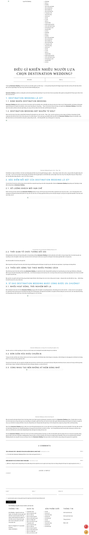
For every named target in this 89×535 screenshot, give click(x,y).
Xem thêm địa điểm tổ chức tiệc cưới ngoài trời (15, 260)
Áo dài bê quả (48, 518)
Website (60, 491)
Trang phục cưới (48, 13)
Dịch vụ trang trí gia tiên (32, 516)
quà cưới (63, 272)
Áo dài (46, 17)
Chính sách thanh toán (68, 516)
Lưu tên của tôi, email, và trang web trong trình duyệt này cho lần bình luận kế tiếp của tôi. (26, 498)
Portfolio (47, 4)
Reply (81, 451)
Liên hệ (46, 31)
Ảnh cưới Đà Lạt (48, 9)
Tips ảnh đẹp (48, 22)
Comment (8, 473)
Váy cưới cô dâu (48, 14)
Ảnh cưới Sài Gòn (48, 8)
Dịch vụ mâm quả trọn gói (32, 518)
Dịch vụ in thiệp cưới (31, 519)
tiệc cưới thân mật (15, 357)
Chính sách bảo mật (67, 512)
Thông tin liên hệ (66, 519)
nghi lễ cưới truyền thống (18, 278)
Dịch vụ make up (30, 514)
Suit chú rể (47, 16)
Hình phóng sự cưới (49, 27)
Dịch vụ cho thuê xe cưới (32, 521)
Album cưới (65, 523)
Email (33, 491)
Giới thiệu (47, 1)
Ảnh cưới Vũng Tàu (49, 11)
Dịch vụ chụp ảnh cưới (31, 513)
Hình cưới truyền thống (50, 26)
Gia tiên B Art (48, 29)
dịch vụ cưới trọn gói (38, 435)
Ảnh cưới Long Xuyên (49, 6)
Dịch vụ (46, 3)
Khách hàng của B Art (49, 24)
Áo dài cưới (47, 516)
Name (7, 491)
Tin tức (46, 19)
